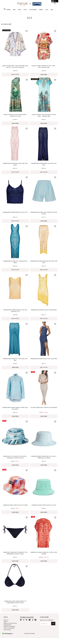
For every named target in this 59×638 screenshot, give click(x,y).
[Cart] (55, 3)
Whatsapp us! (9, 633)
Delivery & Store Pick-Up (10, 623)
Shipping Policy (8, 625)
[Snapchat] (35, 619)
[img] (21, 619)
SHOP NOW (43, 74)
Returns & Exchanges (9, 626)
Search (5, 621)
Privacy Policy (7, 629)
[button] (3, 45)
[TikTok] (32, 619)
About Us (6, 620)
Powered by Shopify (29, 633)
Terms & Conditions (9, 628)
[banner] (29, 4)
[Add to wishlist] (55, 31)
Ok (53, 623)
